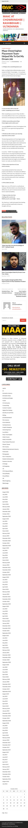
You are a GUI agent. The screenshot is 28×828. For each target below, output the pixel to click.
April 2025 (5, 528)
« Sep (3, 812)
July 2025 (5, 521)
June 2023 (5, 582)
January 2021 (6, 652)
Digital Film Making (7, 410)
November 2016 (7, 774)
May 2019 (5, 701)
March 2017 (6, 764)
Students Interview (6, 48)
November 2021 (7, 628)
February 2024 (6, 562)
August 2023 (6, 577)
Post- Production (7, 456)
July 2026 (5, 494)
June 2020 (5, 669)
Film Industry (6, 420)
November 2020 (7, 657)
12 (14, 800)
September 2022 (7, 604)
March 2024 (6, 560)
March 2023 (6, 589)
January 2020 (6, 681)
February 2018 (6, 737)
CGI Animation (6, 403)
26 (14, 805)
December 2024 (6, 538)
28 (21, 805)
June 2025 (5, 523)
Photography (6, 454)
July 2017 (5, 754)
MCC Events (6, 446)
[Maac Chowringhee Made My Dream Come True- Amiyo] (14, 261)
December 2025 (6, 511)
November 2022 (7, 599)
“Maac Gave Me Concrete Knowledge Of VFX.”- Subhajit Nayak (13, 246)
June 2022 (5, 611)
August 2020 (6, 664)
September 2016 (7, 779)
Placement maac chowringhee (9, 212)
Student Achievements (8, 459)
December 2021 (6, 625)
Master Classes (6, 444)
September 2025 (7, 516)
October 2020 (6, 659)
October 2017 (6, 747)
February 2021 (6, 650)
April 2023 (5, 587)
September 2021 (7, 633)
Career (4, 400)
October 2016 (6, 776)
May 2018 (5, 730)
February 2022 (6, 621)
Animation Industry (7, 393)
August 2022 (6, 606)
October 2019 (6, 689)
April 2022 (5, 616)
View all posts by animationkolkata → (17, 308)
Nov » (6, 812)
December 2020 (6, 655)
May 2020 (5, 672)
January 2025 (6, 535)
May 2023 (5, 584)
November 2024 (7, 540)
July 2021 (5, 638)
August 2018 (6, 723)
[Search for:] (14, 320)
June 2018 (5, 728)
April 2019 (5, 703)
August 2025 (6, 518)
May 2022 (5, 613)
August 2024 (6, 548)
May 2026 (5, 499)
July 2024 (5, 550)
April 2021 (5, 645)
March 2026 (6, 504)
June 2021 (5, 640)
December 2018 (6, 713)
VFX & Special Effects (8, 471)
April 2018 (5, 732)
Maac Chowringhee (7, 434)
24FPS (4, 388)
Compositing (6, 405)
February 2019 (6, 708)
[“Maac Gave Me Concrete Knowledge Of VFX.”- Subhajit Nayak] (14, 232)
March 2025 (6, 531)
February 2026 (6, 506)
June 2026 (5, 497)
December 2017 (6, 742)
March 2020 (6, 677)
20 (17, 803)
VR (3, 478)
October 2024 (6, 543)
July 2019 (5, 696)
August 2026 (6, 492)
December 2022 (6, 596)
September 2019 (7, 691)
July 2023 (5, 579)
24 (7, 805)
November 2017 (7, 745)
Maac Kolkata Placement (9, 442)
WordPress (9, 826)
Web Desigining (6, 480)
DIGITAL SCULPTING (8, 412)
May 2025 (5, 526)
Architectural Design (8, 398)
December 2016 (6, 771)
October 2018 (6, 718)
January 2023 (6, 594)
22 (24, 803)
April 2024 (5, 557)
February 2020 (6, 679)
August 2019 (6, 694)
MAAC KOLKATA (7, 439)
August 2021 (6, 635)
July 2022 (5, 608)
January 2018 (6, 740)
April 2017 (5, 762)
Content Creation (7, 407)
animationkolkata (15, 61)
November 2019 (7, 686)
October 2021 (6, 630)
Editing (4, 415)
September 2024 (7, 545)
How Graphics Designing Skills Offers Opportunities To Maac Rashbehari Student (14, 280)
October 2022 (6, 601)
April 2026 (5, 501)
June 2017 (5, 757)
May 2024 (5, 555)
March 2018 (6, 735)
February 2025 (6, 533)
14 (21, 800)
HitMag (16, 826)
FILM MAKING (6, 422)
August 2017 (6, 752)
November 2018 (7, 715)
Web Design (6, 483)
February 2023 (6, 591)
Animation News (7, 395)
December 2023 (6, 567)
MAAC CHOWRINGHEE (11, 210)
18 (10, 803)
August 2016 (6, 781)
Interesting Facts (7, 429)
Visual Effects (6, 476)
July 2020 (5, 667)
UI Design (5, 463)
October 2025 (6, 514)
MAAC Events (6, 437)
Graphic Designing (7, 427)
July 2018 (5, 725)
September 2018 (7, 720)
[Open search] (24, 43)
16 (3, 803)
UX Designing (6, 466)
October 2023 (6, 572)
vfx (3, 468)
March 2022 (6, 618)
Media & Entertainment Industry (11, 449)
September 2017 (7, 749)
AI (3, 390)
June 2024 (5, 552)
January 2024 (6, 565)
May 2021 (5, 642)
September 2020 (7, 662)
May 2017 (5, 759)
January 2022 (6, 623)
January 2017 (6, 769)
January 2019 (6, 711)
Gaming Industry (7, 425)
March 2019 (6, 706)
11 (10, 800)
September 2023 (7, 574)
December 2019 (6, 684)
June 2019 (5, 698)
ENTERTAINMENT (7, 417)
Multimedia (5, 451)
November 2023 (7, 570)
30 (3, 808)
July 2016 (5, 784)
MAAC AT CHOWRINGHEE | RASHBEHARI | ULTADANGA (14, 21)
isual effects (5, 432)
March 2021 (6, 647)
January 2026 (6, 509)
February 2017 (6, 766)
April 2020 (5, 674)
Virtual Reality (6, 473)
